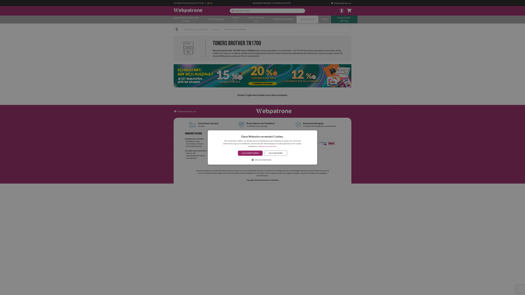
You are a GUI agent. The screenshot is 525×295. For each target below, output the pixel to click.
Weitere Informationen (268, 146)
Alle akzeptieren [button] (250, 153)
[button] (262, 160)
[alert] (262, 147)
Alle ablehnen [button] (276, 153)
